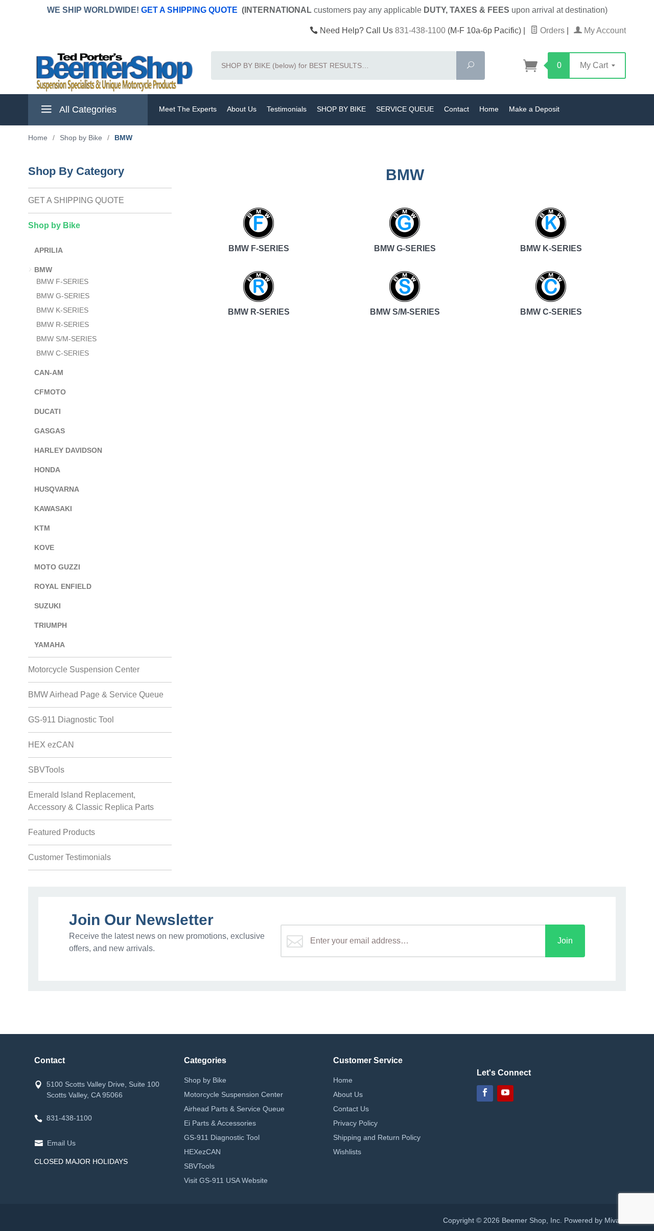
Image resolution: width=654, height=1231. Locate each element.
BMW (43, 270)
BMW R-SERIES (259, 311)
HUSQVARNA (56, 489)
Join (565, 940)
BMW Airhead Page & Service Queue (96, 694)
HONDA (47, 470)
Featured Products (61, 832)
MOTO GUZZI (57, 567)
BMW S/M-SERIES (405, 311)
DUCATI (47, 411)
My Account (604, 30)
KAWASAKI (53, 508)
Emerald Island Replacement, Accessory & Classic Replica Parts (91, 800)
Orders (551, 30)
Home (489, 109)
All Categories (86, 109)
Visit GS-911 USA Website (226, 1180)
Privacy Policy (355, 1123)
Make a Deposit (534, 109)
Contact (456, 109)
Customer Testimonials (69, 857)
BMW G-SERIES (405, 248)
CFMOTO (50, 392)
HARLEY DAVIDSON (68, 450)
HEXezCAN (202, 1152)
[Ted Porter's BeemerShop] (113, 71)
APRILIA (48, 250)
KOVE (44, 547)
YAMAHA (49, 645)
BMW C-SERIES (551, 311)
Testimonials (287, 109)
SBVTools (46, 769)
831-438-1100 (420, 30)
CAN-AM (48, 372)
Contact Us (351, 1109)
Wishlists (347, 1152)
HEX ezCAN (51, 744)
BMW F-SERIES (258, 248)
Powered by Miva (592, 1220)
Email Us (61, 1143)
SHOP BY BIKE (341, 109)
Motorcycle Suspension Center (83, 669)
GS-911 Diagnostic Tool (71, 719)
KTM (42, 528)
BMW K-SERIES (551, 248)
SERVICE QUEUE (405, 109)
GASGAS (49, 431)
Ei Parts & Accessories (220, 1123)
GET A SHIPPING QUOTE (189, 10)
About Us (241, 109)
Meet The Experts (188, 109)
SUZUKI (47, 606)
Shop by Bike (54, 225)
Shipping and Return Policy (377, 1137)
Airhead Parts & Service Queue (234, 1109)
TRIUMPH (50, 625)
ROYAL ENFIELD (62, 586)
